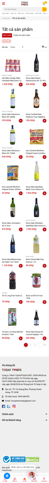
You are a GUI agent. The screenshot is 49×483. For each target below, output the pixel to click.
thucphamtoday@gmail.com (23, 401)
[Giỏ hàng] (43, 3)
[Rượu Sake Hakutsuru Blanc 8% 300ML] (12, 99)
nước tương (29, 13)
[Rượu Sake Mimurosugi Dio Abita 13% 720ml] (12, 244)
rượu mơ (13, 13)
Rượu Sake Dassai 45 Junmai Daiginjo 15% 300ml (34, 334)
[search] (44, 9)
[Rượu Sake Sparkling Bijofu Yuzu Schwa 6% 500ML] (36, 171)
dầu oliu (21, 13)
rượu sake (5, 13)
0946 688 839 (23, 396)
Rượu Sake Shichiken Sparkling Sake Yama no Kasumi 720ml (35, 225)
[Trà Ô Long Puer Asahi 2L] (12, 280)
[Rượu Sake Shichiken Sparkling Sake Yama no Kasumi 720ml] (36, 207)
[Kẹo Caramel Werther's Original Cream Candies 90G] (36, 135)
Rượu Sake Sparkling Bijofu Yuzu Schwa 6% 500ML (35, 189)
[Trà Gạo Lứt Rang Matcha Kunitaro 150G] (12, 316)
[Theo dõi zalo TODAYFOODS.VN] (8, 406)
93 (45, 345)
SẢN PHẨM (7, 35)
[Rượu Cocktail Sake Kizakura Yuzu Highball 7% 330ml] (36, 99)
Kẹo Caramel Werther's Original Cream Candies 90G (35, 153)
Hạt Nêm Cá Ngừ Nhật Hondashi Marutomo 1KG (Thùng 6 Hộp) (12, 80)
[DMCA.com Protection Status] (32, 459)
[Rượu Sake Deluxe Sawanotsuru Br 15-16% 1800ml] (36, 62)
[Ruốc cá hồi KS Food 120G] (36, 280)
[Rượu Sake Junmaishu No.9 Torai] (12, 207)
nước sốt (38, 13)
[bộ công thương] (14, 459)
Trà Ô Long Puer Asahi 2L (12, 296)
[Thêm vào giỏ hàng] (21, 84)
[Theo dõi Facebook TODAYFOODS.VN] (3, 406)
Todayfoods (7, 470)
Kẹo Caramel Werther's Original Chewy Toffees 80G (11, 189)
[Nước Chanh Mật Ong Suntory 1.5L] (36, 244)
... (40, 345)
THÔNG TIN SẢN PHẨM (21, 35)
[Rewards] (7, 476)
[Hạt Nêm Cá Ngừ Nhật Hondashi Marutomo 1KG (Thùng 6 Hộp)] (12, 62)
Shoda (5, 41)
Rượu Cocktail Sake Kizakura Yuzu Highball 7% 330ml (35, 116)
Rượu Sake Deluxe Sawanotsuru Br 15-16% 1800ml (35, 80)
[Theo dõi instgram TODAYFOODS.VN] (14, 406)
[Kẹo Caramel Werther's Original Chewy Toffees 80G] (12, 171)
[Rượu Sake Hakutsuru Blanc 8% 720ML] (12, 135)
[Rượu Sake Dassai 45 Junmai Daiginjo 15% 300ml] (36, 316)
